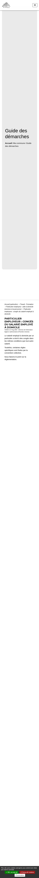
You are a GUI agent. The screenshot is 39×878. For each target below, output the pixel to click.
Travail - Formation (26, 304)
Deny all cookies (28, 872)
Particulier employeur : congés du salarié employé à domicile (19, 311)
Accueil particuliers (11, 304)
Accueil (8, 143)
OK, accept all (12, 872)
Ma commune (19, 143)
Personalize (20, 875)
